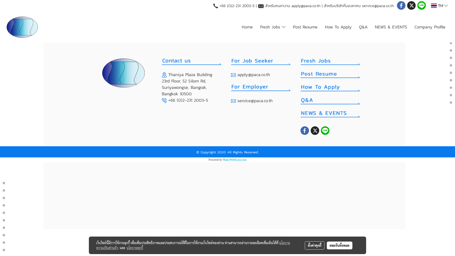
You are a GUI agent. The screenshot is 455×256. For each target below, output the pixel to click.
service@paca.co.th (378, 6)
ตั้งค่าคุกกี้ (314, 245)
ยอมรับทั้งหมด (340, 245)
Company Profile (430, 27)
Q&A (363, 27)
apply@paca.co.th (305, 6)
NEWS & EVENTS (391, 27)
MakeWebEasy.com (234, 159)
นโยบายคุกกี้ (135, 248)
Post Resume (305, 27)
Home (247, 27)
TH (440, 5)
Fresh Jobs (271, 27)
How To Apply (338, 27)
